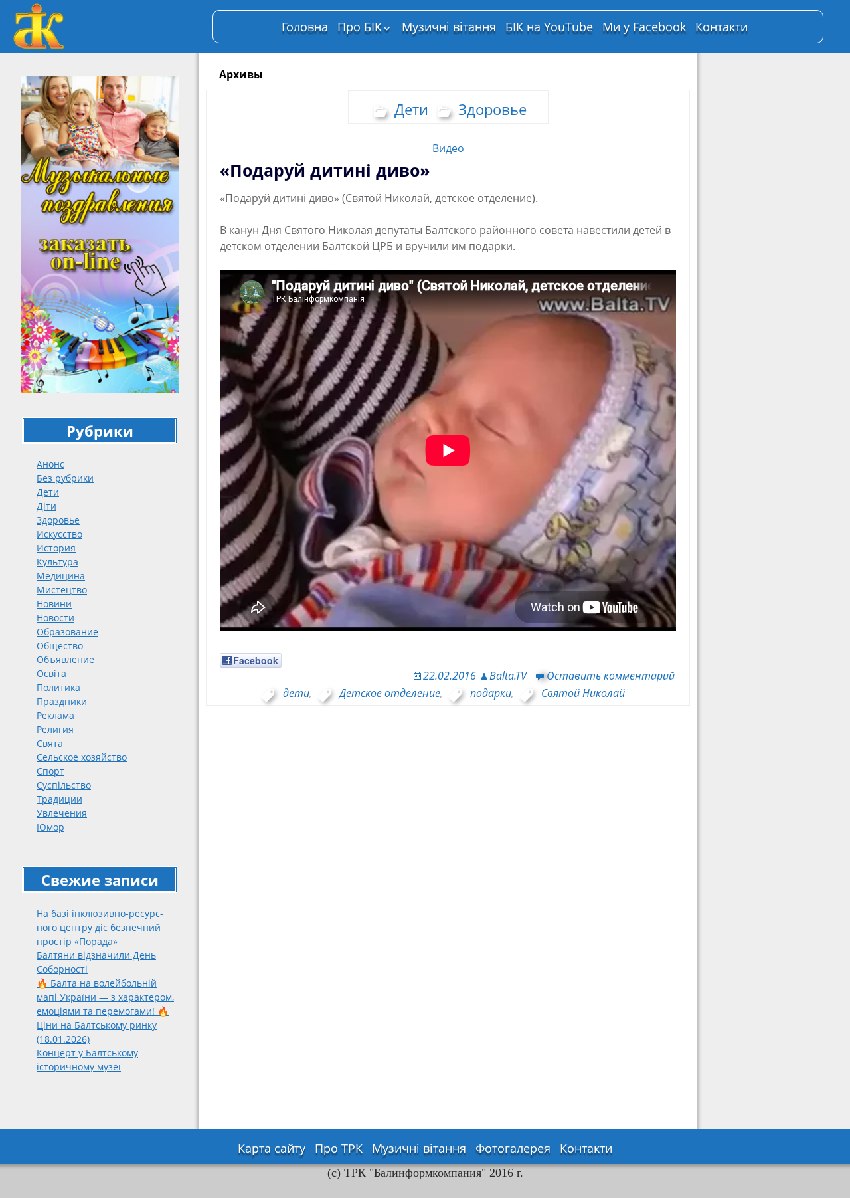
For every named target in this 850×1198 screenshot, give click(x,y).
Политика (58, 687)
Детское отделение (389, 693)
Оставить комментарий (611, 675)
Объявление (65, 659)
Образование (67, 631)
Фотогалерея (513, 1148)
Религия (55, 729)
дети (296, 693)
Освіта (51, 673)
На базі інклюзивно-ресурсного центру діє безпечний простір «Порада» (100, 927)
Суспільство (64, 785)
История (56, 548)
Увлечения (62, 813)
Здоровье (58, 520)
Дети (48, 492)
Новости (55, 617)
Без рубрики (65, 478)
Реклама (55, 715)
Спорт (50, 771)
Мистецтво (62, 589)
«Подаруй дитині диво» (325, 170)
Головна (305, 27)
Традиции (59, 799)
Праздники (62, 701)
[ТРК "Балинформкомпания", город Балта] (106, 26)
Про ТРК (339, 1148)
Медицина (61, 575)
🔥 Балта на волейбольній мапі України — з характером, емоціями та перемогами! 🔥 (105, 997)
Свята (50, 743)
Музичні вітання (449, 27)
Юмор (50, 827)
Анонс (50, 464)
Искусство (59, 534)
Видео (448, 148)
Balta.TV (508, 675)
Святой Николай (583, 693)
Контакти (721, 27)
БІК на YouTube (549, 27)
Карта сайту (271, 1148)
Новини (54, 603)
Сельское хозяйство (82, 757)
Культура (57, 561)
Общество (60, 645)
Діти (46, 506)
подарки (490, 693)
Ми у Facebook (644, 27)
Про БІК (359, 27)
